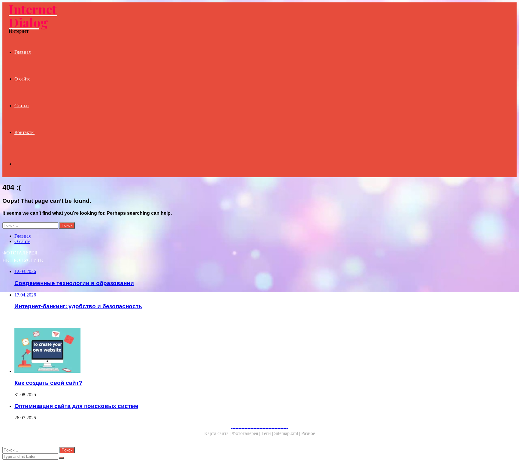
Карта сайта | (218, 433)
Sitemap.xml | (287, 433)
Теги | (267, 433)
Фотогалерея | (246, 433)
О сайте (22, 78)
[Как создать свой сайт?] (188, 351)
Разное (308, 433)
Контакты (24, 132)
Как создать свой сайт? (48, 383)
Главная (22, 52)
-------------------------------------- (259, 427)
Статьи (21, 105)
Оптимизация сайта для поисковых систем (76, 406)
